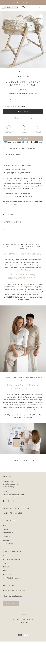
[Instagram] (8, 500)
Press (5, 571)
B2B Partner (7, 567)
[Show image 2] (21, 71)
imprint (5, 529)
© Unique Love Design (23, 619)
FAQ (4, 563)
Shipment (6, 556)
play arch (18, 204)
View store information (12, 154)
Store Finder (7, 574)
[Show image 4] (26, 71)
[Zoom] (41, 16)
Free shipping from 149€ (23, 2)
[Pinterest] (14, 500)
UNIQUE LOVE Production (12, 578)
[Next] (30, 71)
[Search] (39, 8)
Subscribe (11, 603)
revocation (6, 540)
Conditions (6, 536)
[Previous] (15, 71)
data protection (8, 533)
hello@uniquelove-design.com (13, 494)
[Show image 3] (24, 71)
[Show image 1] (19, 71)
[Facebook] (3, 500)
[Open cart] (43, 8)
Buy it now (23, 138)
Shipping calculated (23, 93)
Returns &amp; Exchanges (12, 560)
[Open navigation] (3, 7)
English (22, 614)
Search (5, 525)
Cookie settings (8, 544)
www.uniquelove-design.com (13, 497)
